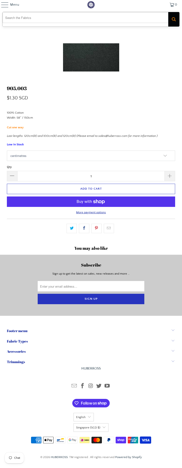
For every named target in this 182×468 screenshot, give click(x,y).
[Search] (173, 19)
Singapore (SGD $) (88, 427)
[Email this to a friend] (109, 228)
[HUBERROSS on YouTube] (107, 386)
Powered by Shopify (128, 457)
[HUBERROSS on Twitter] (99, 386)
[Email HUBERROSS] (74, 386)
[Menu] (2, 4)
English (81, 417)
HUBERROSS (59, 457)
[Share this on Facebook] (84, 228)
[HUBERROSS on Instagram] (90, 386)
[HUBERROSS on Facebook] (82, 386)
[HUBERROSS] (91, 4)
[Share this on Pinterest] (96, 228)
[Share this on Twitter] (72, 228)
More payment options (91, 212)
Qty (9, 167)
